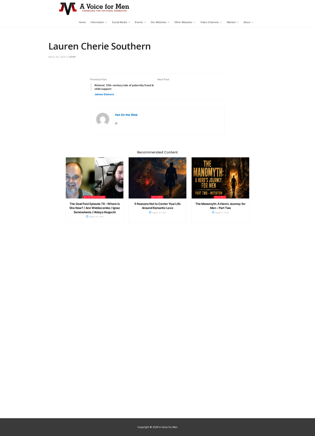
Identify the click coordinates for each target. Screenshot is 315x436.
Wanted (231, 22)
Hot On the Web (126, 115)
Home (82, 22)
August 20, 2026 (96, 217)
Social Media (119, 22)
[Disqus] (157, 280)
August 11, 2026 (222, 212)
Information (97, 22)
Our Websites (158, 22)
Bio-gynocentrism (94, 197)
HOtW (72, 56)
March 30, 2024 (57, 56)
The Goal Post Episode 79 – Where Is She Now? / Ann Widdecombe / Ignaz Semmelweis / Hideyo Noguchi (94, 208)
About (246, 22)
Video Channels (209, 22)
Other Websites (183, 22)
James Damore (104, 94)
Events (139, 22)
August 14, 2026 (159, 212)
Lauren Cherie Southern (99, 46)
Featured (157, 197)
